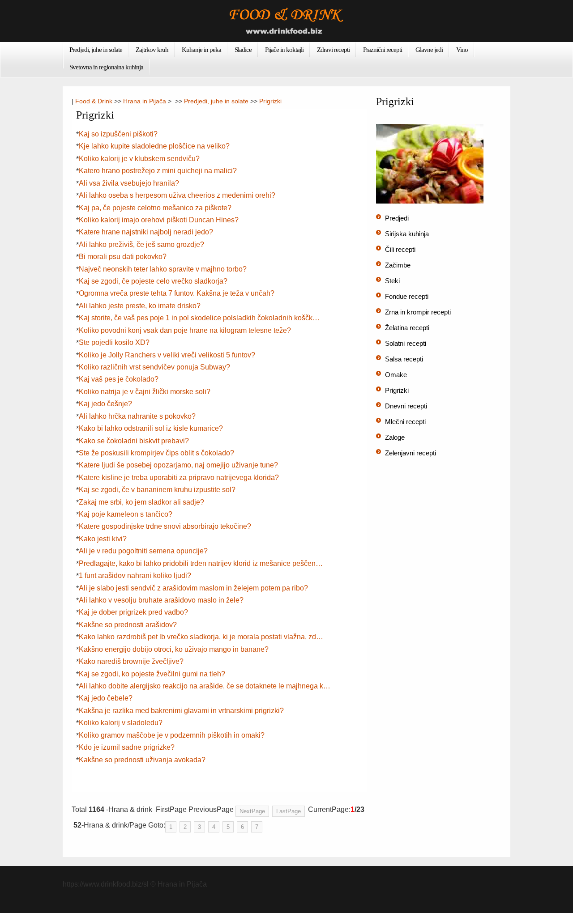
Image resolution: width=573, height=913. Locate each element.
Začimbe (398, 265)
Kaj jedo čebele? (106, 698)
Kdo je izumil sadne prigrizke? (127, 747)
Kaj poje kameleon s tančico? (125, 514)
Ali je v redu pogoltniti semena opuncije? (143, 551)
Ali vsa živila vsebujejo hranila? (129, 183)
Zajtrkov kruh (152, 49)
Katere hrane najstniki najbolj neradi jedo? (146, 232)
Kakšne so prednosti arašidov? (128, 624)
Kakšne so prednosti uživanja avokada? (142, 760)
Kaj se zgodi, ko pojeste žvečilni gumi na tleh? (152, 674)
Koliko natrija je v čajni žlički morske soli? (144, 391)
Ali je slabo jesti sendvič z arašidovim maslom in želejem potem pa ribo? (193, 588)
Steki (392, 281)
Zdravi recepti (333, 49)
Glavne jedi (429, 49)
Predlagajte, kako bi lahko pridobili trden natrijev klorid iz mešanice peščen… (201, 563)
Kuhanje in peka (201, 49)
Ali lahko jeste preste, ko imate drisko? (140, 306)
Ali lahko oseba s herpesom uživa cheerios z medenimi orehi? (177, 195)
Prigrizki (270, 101)
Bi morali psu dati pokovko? (123, 256)
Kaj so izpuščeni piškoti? (118, 134)
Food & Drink (93, 101)
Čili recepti (400, 249)
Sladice (243, 49)
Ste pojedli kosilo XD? (114, 342)
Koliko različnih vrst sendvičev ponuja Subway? (154, 367)
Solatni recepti (405, 343)
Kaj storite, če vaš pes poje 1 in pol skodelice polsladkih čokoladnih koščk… (199, 318)
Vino (462, 49)
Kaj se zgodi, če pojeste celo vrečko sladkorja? (153, 281)
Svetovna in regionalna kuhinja (106, 67)
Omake (396, 374)
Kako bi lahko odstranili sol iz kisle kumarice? (151, 428)
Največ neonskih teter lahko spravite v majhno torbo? (163, 269)
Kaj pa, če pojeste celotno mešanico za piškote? (155, 208)
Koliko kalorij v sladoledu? (120, 722)
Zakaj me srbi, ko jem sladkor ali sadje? (141, 502)
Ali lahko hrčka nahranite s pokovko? (137, 416)
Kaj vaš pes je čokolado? (118, 379)
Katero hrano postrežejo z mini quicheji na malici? (158, 170)
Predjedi (397, 218)
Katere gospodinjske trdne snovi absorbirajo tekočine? (165, 526)
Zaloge (395, 437)
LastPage (288, 811)
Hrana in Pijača (144, 101)
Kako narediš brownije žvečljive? (131, 661)
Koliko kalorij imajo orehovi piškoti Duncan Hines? (159, 220)
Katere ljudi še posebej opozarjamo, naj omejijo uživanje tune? (178, 465)
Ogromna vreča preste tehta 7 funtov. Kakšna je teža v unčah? (176, 293)
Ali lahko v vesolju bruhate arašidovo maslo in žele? (161, 600)
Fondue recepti (406, 296)
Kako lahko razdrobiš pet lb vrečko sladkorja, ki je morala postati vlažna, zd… (201, 637)
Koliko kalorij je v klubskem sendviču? (139, 158)
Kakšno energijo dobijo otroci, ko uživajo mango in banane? (174, 649)
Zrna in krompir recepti (418, 312)
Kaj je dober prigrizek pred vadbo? (133, 612)
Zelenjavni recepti (410, 453)
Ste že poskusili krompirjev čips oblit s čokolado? (156, 453)
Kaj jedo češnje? (105, 404)
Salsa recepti (404, 359)
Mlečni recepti (405, 421)
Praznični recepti (382, 49)
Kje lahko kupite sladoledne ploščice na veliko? (154, 146)
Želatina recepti (407, 327)
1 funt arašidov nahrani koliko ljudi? (135, 575)
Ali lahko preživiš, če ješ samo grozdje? (141, 244)
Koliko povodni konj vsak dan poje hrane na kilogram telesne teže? (185, 330)
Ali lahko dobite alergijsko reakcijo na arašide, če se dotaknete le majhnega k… (204, 686)
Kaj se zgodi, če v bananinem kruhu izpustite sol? (157, 489)
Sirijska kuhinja (407, 234)
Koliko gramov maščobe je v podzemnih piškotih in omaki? (172, 735)
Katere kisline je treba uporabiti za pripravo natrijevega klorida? (179, 477)
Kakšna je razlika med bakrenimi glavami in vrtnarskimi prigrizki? (181, 710)
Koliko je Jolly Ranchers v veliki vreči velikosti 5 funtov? (167, 355)
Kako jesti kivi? (103, 539)
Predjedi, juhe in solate (95, 49)
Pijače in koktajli (284, 49)
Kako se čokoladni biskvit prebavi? (134, 441)
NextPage (252, 811)
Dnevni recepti (406, 406)
